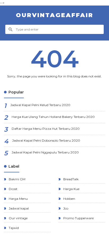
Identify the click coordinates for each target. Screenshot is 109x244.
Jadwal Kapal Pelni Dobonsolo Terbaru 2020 (46, 140)
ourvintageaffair (54, 15)
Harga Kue (70, 189)
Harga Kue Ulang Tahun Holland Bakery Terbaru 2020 (53, 117)
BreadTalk (70, 179)
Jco (65, 208)
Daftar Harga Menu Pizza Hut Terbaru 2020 (46, 129)
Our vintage (18, 218)
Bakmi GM (16, 179)
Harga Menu (18, 199)
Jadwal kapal (18, 208)
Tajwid (13, 228)
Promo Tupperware (78, 218)
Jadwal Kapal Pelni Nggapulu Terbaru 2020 (45, 152)
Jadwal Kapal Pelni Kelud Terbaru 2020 (40, 105)
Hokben (68, 199)
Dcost (12, 189)
